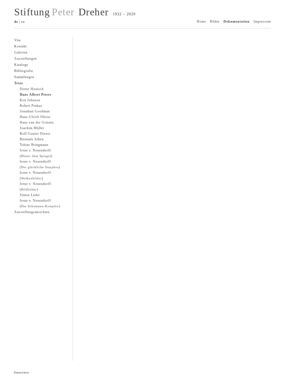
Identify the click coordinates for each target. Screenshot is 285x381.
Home (201, 21)
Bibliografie (23, 71)
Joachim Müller (32, 128)
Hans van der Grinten (37, 122)
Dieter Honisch (32, 89)
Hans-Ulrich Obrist (35, 117)
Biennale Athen (32, 139)
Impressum (262, 21)
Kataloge (21, 65)
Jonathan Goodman (35, 111)
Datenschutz (21, 372)
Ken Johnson (30, 100)
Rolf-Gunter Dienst (35, 134)
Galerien (21, 52)
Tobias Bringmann (34, 145)
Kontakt (20, 46)
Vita (17, 40)
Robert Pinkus (31, 106)
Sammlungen (24, 77)
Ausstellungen (25, 59)
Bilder (215, 21)
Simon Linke (30, 195)
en (23, 22)
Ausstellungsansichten (32, 212)
